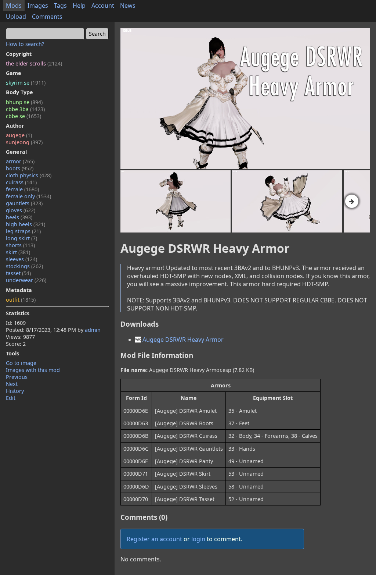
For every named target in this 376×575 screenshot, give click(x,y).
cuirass (21, 182)
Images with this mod (33, 369)
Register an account (154, 539)
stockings (24, 266)
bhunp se (24, 102)
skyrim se (26, 82)
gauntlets (24, 203)
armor (20, 161)
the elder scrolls (34, 63)
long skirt (21, 238)
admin (93, 329)
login (198, 539)
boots (19, 168)
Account (102, 5)
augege (19, 135)
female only (28, 196)
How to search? (25, 43)
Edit (10, 397)
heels (19, 217)
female (22, 189)
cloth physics (28, 175)
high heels (25, 224)
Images (38, 5)
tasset (18, 273)
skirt (18, 252)
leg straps (23, 231)
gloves (20, 210)
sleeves (21, 259)
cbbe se (23, 116)
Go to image (21, 362)
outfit (21, 299)
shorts (20, 245)
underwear (26, 280)
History (15, 390)
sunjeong (24, 142)
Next (12, 383)
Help (79, 5)
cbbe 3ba (25, 109)
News (127, 5)
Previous (17, 376)
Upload (16, 17)
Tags (60, 5)
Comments (47, 17)
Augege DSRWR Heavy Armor (182, 340)
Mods (14, 5)
